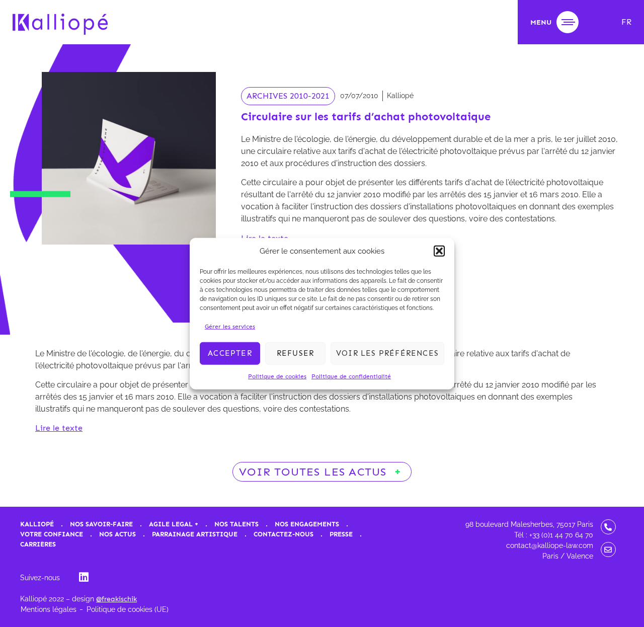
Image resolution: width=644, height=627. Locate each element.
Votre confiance (51, 534)
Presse (341, 534)
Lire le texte (59, 428)
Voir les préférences (387, 353)
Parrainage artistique (194, 534)
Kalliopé (37, 524)
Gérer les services (230, 326)
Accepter (230, 353)
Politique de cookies (277, 375)
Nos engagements (307, 524)
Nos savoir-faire (101, 524)
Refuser (295, 353)
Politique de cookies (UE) (128, 609)
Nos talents (236, 524)
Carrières (38, 544)
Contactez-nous (283, 534)
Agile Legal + (173, 524)
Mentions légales (48, 609)
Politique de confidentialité (351, 375)
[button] (439, 251)
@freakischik (116, 599)
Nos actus (117, 534)
